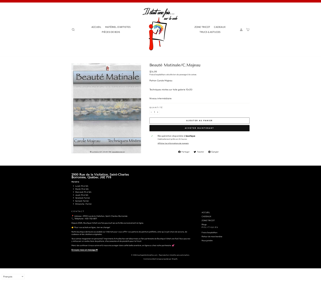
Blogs (204, 224)
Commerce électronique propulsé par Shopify (160, 259)
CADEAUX (220, 26)
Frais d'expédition (157, 74)
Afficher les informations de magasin (173, 143)
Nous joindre (207, 240)
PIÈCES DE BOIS (111, 31)
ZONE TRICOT (202, 26)
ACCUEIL (96, 26)
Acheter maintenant (199, 128)
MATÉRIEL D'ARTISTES (118, 26)
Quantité (156, 107)
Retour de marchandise (212, 236)
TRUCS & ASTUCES (210, 31)
